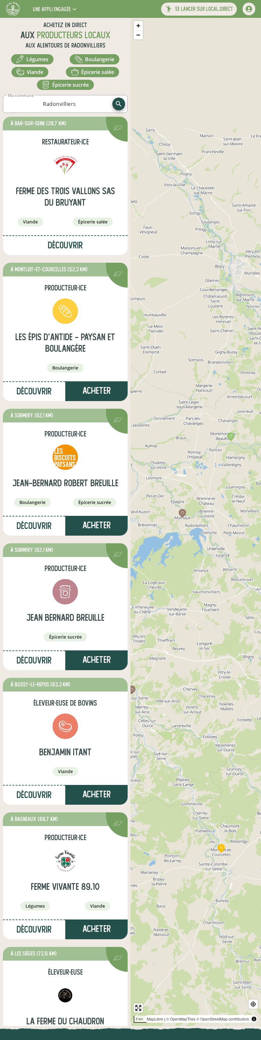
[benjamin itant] (65, 726)
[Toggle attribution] (254, 1019)
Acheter (96, 525)
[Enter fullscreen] (138, 1008)
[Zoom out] (138, 35)
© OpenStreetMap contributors (222, 1019)
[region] (195, 522)
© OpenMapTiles (180, 1019)
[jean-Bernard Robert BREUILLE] (65, 457)
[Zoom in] (138, 25)
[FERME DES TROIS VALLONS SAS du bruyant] (65, 165)
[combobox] (59, 104)
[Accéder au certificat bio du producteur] (118, 128)
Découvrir (65, 245)
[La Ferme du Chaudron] (65, 995)
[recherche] (118, 104)
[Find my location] (253, 1004)
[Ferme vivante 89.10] (65, 861)
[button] (55, 9)
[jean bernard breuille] (65, 591)
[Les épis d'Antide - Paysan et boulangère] (65, 311)
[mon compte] (249, 9)
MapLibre (155, 1019)
